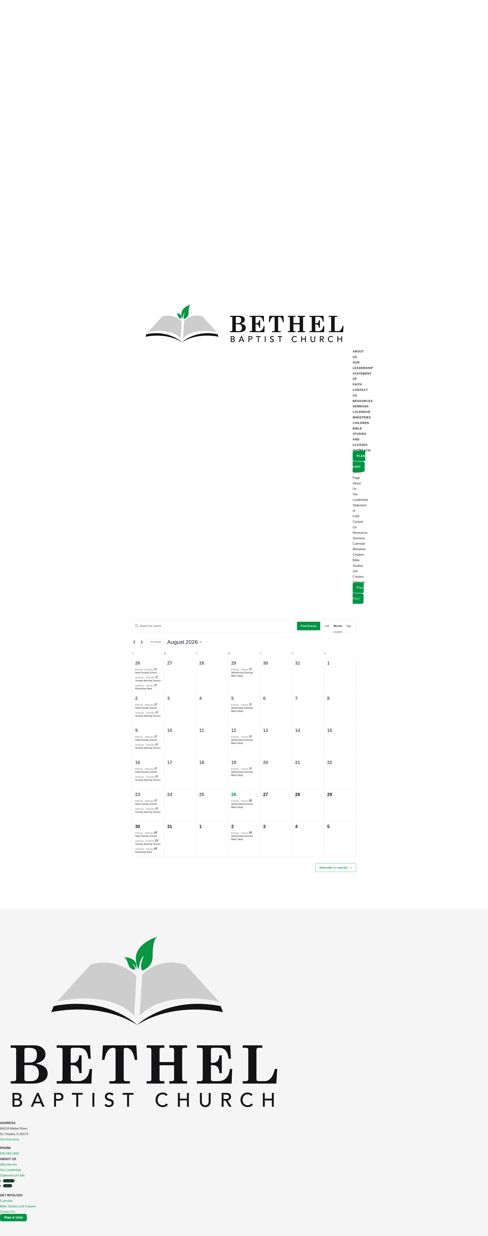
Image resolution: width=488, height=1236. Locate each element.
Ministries (362, 417)
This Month (155, 642)
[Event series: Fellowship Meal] (155, 685)
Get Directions (9, 1139)
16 (137, 762)
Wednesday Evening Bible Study (242, 674)
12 (233, 730)
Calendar (361, 411)
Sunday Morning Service (148, 680)
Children (361, 423)
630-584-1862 (9, 1153)
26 (137, 663)
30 (137, 826)
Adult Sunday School (146, 672)
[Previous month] (134, 642)
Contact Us (7, 1211)
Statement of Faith (12, 1175)
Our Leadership (10, 1170)
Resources (363, 401)
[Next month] (141, 642)
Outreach (362, 450)
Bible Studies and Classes (18, 1206)
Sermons (361, 406)
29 (233, 663)
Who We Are (8, 1164)
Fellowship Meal (143, 688)
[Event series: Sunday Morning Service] (156, 677)
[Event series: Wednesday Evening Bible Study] (250, 669)
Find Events (308, 625)
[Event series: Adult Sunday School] (155, 669)
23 (137, 794)
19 (233, 762)
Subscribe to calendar (333, 867)
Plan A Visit (13, 1217)
